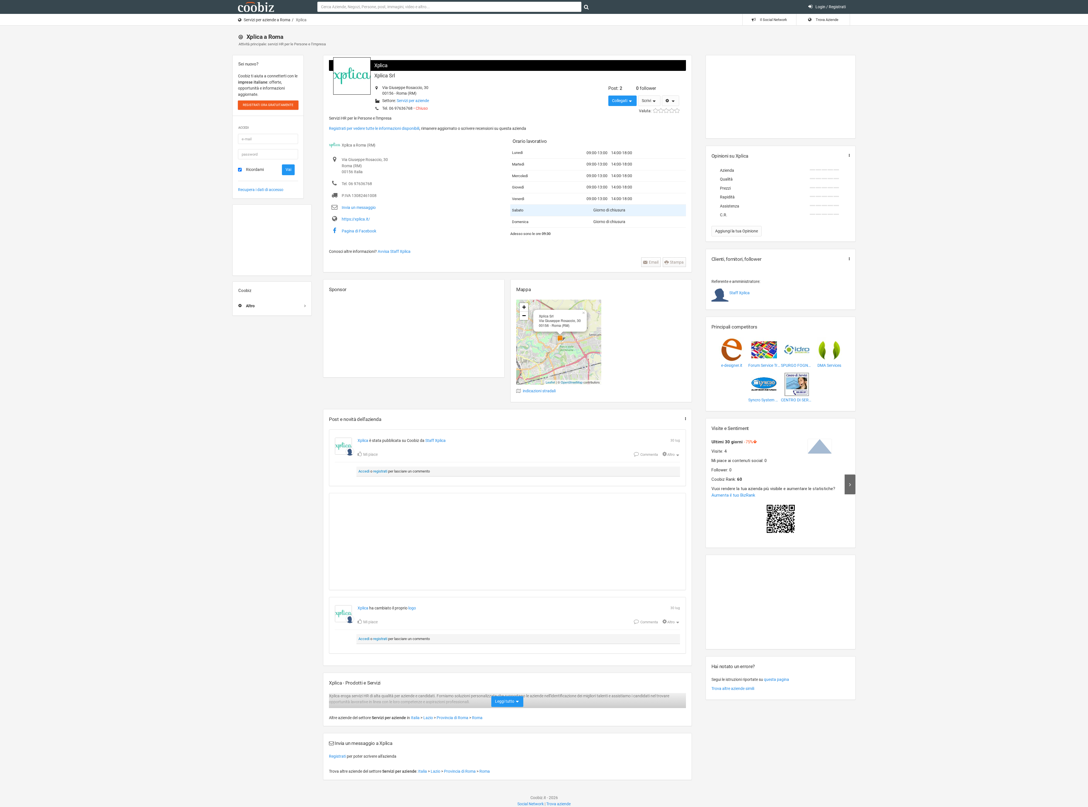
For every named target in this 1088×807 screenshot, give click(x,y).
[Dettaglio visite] (850, 484)
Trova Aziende (826, 20)
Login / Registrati (830, 7)
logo (412, 608)
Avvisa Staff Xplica (394, 251)
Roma (477, 717)
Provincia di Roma (453, 717)
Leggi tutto (505, 701)
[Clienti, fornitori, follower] (848, 259)
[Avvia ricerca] (586, 7)
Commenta (648, 454)
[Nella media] (666, 110)
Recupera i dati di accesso (260, 189)
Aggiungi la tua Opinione (736, 231)
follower (646, 88)
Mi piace (370, 454)
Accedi (363, 471)
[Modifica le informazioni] (670, 101)
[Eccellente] (677, 110)
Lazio (428, 717)
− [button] (524, 315)
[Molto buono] (671, 110)
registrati (380, 471)
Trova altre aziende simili (732, 688)
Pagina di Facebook (359, 231)
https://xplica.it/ (356, 219)
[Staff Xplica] (350, 451)
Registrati (337, 756)
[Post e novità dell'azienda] (684, 419)
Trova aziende (558, 804)
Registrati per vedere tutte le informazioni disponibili (374, 128)
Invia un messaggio (359, 207)
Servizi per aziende (413, 100)
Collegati (620, 100)
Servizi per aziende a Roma (267, 20)
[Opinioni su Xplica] (848, 155)
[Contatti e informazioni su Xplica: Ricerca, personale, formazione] (343, 446)
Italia (415, 717)
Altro (670, 454)
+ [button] (524, 307)
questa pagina (776, 679)
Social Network (530, 804)
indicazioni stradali (539, 391)
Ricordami (255, 169)
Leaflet (550, 382)
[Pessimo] (655, 110)
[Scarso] (661, 110)
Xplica (380, 65)
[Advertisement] (272, 240)
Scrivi (647, 100)
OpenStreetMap (572, 382)
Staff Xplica (435, 440)
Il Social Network (773, 20)
